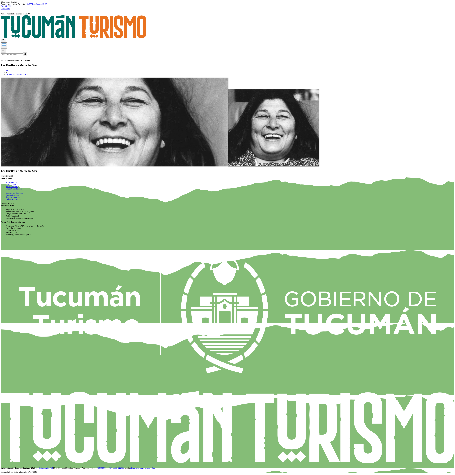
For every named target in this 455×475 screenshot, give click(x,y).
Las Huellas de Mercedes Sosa (17, 75)
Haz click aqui (7, 176)
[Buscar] (25, 54)
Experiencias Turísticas (14, 193)
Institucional (5, 9)
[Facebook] (4, 6)
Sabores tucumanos (13, 197)
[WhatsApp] (2, 6)
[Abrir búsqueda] (3, 40)
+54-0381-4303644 (33, 4)
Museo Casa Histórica (14, 189)
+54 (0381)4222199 (116, 468)
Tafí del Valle (11, 185)
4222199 (44, 4)
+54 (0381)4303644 (100, 468)
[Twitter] (8, 6)
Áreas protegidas (12, 187)
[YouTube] (10, 6)
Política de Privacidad (14, 199)
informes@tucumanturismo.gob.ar (142, 468)
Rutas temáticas (11, 182)
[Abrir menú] (3, 51)
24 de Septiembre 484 (44, 468)
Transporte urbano (12, 195)
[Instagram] (6, 6)
